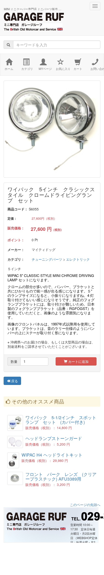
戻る (14, 380)
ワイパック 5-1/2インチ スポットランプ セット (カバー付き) (60, 419)
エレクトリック (78, 259)
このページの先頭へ (85, 504)
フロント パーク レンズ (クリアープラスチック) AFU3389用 (61, 476)
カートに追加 (78, 361)
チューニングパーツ (47, 259)
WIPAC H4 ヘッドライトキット (52, 455)
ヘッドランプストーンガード (53, 438)
